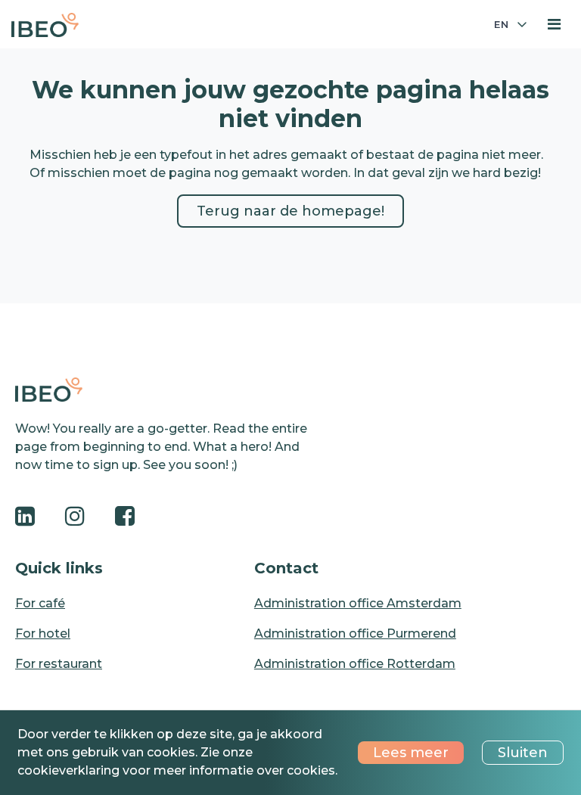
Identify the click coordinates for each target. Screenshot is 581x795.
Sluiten (523, 752)
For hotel (42, 633)
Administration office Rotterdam (354, 664)
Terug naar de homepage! (290, 211)
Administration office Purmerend (355, 633)
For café (40, 603)
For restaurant (58, 664)
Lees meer (411, 752)
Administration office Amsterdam (357, 603)
